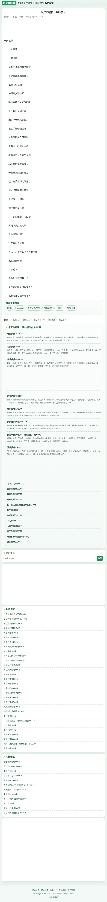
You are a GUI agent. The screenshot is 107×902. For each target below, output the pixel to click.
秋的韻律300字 (13, 510)
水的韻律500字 (13, 520)
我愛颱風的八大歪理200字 (15, 614)
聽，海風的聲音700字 (13, 623)
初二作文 (39, 3)
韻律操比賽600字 (11, 697)
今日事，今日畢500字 (13, 776)
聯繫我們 (53, 890)
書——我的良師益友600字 (15, 799)
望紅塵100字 (9, 803)
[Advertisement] (53, 29)
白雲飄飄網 (53, 897)
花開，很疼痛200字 (12, 808)
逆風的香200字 (10, 748)
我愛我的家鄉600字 (12, 762)
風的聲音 (62, 320)
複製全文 (71, 308)
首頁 (20, 3)
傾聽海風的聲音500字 (13, 693)
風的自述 (27, 320)
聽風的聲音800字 (11, 642)
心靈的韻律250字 (14, 526)
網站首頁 (35, 890)
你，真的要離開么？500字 (15, 813)
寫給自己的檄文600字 (13, 766)
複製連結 (48, 308)
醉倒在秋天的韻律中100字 (18, 536)
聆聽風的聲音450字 (12, 665)
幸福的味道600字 (11, 780)
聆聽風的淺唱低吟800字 (14, 646)
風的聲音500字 (10, 674)
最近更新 (71, 890)
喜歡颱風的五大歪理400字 (15, 656)
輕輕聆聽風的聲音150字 (14, 711)
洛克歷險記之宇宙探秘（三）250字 (19, 785)
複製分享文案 (34, 308)
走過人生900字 (10, 771)
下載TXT (59, 308)
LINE (9, 308)
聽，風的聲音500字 (12, 670)
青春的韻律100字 (14, 494)
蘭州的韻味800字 (11, 739)
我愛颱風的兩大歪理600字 (15, 660)
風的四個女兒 (39, 320)
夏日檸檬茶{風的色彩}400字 (16, 619)
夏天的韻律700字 (14, 531)
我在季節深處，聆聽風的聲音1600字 (19, 721)
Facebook (19, 308)
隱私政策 (62, 890)
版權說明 (44, 890)
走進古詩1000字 (10, 794)
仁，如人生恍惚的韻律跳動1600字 (22, 505)
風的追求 (16, 320)
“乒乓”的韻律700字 (15, 483)
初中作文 (28, 3)
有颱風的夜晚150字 (12, 628)
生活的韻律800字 (14, 515)
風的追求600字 (10, 730)
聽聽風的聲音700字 (12, 707)
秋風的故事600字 (11, 688)
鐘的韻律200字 (13, 542)
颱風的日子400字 (11, 637)
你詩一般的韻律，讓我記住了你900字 (20, 744)
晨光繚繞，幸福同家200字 (15, 789)
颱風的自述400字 (11, 734)
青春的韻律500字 (14, 489)
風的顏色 (52, 320)
